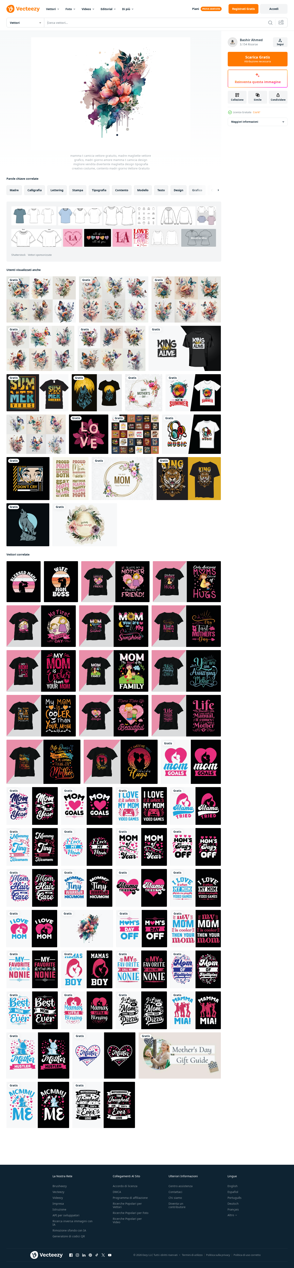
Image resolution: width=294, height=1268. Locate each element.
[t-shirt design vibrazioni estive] (37, 392)
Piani (195, 9)
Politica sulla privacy (218, 1255)
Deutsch (233, 1203)
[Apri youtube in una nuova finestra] (109, 1255)
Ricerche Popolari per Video (127, 1220)
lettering (57, 190)
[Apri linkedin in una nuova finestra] (83, 1255)
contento (121, 190)
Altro (231, 1215)
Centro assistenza (181, 1186)
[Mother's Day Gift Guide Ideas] (180, 1055)
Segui (280, 44)
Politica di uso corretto (247, 1255)
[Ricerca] (270, 22)
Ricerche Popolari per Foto (130, 1213)
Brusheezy (60, 1186)
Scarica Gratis (257, 59)
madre (14, 190)
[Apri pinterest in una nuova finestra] (90, 1255)
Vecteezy (58, 1192)
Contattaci (175, 1192)
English (233, 1186)
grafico (197, 190)
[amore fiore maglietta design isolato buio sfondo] (88, 434)
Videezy (58, 1198)
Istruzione (59, 1209)
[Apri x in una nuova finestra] (103, 1255)
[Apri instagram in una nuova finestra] (77, 1255)
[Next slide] (214, 190)
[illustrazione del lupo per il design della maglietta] (27, 524)
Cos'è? (256, 112)
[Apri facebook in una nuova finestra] (71, 1255)
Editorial (106, 9)
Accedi (273, 9)
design (178, 190)
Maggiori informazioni (244, 121)
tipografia (99, 190)
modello (143, 190)
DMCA (117, 1192)
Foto (68, 9)
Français (233, 1209)
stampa (77, 190)
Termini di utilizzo (192, 1255)
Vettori (51, 9)
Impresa (58, 1203)
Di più (126, 9)
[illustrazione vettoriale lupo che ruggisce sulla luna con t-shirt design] (97, 392)
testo (161, 190)
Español (233, 1192)
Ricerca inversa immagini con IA (73, 1222)
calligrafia (34, 190)
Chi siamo (175, 1198)
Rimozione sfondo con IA (69, 1230)
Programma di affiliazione (130, 1198)
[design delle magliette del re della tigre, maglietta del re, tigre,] (189, 478)
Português (234, 1198)
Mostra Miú (199, 238)
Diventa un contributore (177, 1205)
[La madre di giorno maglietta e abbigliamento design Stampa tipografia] (115, 581)
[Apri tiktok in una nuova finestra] (96, 1255)
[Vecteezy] (23, 9)
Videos (86, 9)
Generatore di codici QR (69, 1236)
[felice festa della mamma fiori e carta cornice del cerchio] (122, 478)
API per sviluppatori (66, 1215)
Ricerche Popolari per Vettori (127, 1205)
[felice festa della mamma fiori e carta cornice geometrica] (143, 392)
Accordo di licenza (125, 1186)
